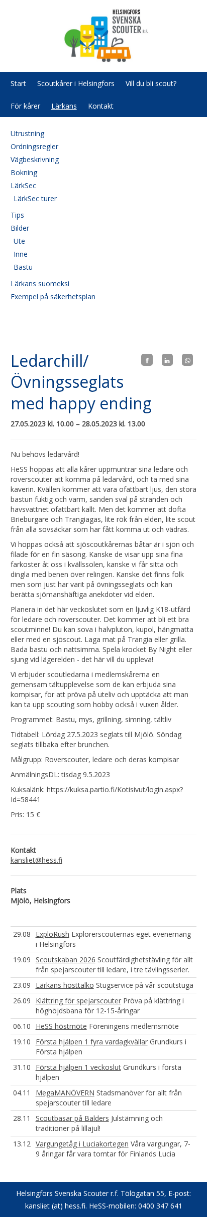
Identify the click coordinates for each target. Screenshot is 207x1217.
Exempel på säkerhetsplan (53, 296)
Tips (17, 215)
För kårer (25, 106)
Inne (21, 254)
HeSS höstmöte (61, 1026)
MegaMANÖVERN (65, 1092)
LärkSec (23, 185)
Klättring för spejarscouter (78, 1000)
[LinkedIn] (167, 360)
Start (18, 83)
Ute (19, 241)
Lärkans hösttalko (65, 985)
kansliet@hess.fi (36, 860)
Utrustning (27, 133)
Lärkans (64, 106)
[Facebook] (146, 360)
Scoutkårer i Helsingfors (76, 83)
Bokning (24, 172)
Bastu (23, 267)
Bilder (20, 228)
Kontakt (101, 106)
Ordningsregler (34, 146)
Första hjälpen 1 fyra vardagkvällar (92, 1041)
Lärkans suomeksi (40, 283)
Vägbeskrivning (35, 159)
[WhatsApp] (187, 360)
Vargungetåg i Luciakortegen (82, 1143)
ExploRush (52, 934)
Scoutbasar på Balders (72, 1118)
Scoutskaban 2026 (65, 959)
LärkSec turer (35, 198)
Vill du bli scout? (151, 83)
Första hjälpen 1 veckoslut (78, 1067)
